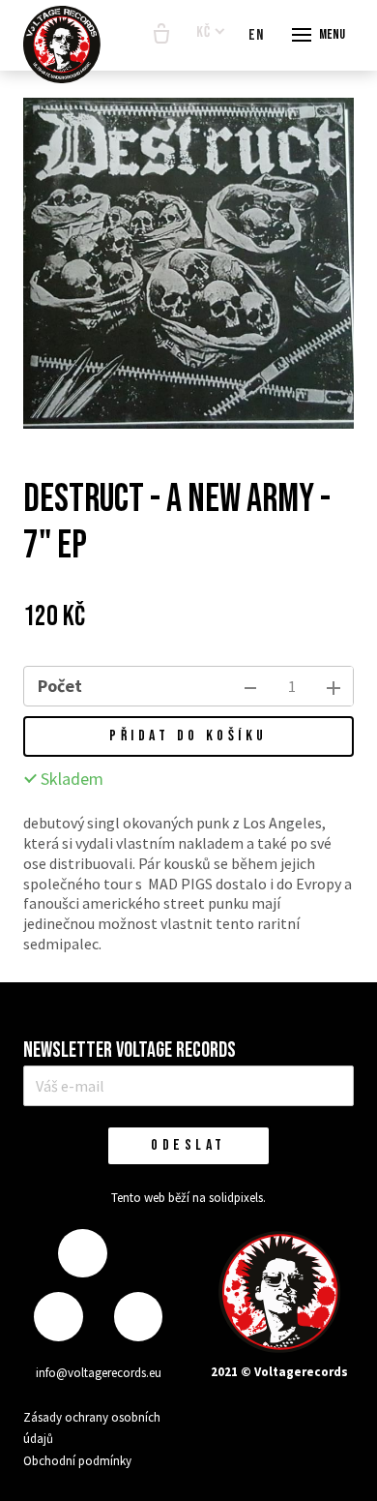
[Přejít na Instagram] (58, 1316)
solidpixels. (237, 1197)
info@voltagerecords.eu (98, 1373)
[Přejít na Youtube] (138, 1316)
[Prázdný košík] (161, 34)
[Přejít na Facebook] (82, 1253)
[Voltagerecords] (62, 44)
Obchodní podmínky (77, 1461)
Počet (60, 686)
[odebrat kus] (250, 686)
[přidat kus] (333, 686)
